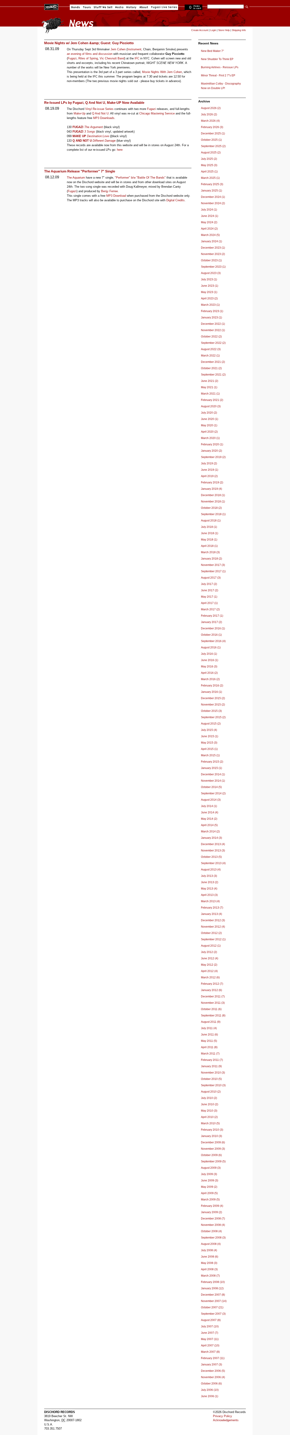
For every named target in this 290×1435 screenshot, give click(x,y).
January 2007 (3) (211, 1364)
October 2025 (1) (211, 139)
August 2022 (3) (211, 349)
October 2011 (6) (211, 1009)
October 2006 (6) (211, 1383)
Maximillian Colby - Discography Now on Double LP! (221, 86)
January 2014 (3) (211, 837)
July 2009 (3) (209, 1174)
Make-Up (79, 113)
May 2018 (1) (209, 539)
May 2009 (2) (209, 1186)
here (120, 149)
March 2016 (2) (210, 679)
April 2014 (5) (209, 825)
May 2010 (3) (209, 1110)
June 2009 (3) (209, 1180)
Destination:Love (98, 136)
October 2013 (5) (211, 856)
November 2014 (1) (213, 780)
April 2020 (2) (209, 431)
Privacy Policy (222, 1416)
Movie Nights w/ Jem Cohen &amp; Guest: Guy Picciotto (89, 43)
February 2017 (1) (212, 615)
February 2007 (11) (213, 1358)
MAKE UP (79, 136)
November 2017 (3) (213, 565)
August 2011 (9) (210, 1021)
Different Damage (104, 140)
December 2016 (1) (213, 628)
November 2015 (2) (213, 704)
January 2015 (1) (211, 768)
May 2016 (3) (209, 666)
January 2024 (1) (211, 241)
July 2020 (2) (209, 412)
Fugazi (72, 58)
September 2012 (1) (213, 939)
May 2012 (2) (209, 964)
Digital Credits (175, 200)
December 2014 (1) (213, 774)
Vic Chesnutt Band (112, 58)
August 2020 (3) (211, 406)
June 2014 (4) (209, 812)
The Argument (93, 127)
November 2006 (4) (213, 1377)
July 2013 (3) (209, 875)
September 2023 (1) (213, 266)
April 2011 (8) (209, 1047)
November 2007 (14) (214, 1301)
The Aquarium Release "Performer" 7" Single (79, 171)
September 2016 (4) (213, 641)
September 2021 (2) (213, 374)
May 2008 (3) (209, 1263)
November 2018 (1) (213, 501)
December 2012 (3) (213, 920)
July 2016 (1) (209, 653)
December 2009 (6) (213, 1142)
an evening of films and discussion (89, 54)
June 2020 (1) (209, 419)
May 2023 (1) (209, 292)
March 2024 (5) (210, 235)
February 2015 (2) (212, 761)
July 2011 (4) (209, 1028)
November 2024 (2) (213, 203)
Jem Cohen (118, 49)
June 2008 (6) (209, 1256)
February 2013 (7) (212, 907)
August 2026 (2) (211, 108)
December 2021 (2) (213, 362)
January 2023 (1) (211, 317)
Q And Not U (100, 113)
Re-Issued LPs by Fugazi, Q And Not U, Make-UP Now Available (94, 102)
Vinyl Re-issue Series (99, 109)
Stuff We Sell (103, 7)
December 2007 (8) (213, 1294)
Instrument (134, 49)
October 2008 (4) (211, 1231)
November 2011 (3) (213, 1002)
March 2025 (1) (210, 177)
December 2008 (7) (213, 1218)
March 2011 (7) (210, 1053)
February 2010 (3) (212, 1129)
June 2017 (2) (209, 590)
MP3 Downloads (103, 118)
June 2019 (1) (209, 469)
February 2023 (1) (212, 311)
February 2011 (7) (212, 1060)
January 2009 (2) (211, 1212)
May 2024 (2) (209, 222)
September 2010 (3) (213, 1085)
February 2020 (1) (212, 444)
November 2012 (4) (213, 926)
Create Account (199, 30)
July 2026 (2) (209, 114)
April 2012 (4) (209, 971)
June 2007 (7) (209, 1332)
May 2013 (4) (209, 888)
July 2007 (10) (210, 1326)
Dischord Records (51, 6)
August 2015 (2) (211, 723)
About (144, 7)
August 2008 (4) (211, 1244)
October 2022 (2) (211, 336)
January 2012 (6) (211, 990)
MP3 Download (116, 195)
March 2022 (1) (210, 355)
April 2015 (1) (209, 749)
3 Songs (89, 131)
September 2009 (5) (213, 1161)
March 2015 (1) (210, 755)
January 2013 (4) (211, 914)
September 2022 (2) (213, 342)
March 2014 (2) (210, 831)
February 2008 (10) (213, 1282)
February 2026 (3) (212, 127)
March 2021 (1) (210, 393)
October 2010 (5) (211, 1079)
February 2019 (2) (212, 482)
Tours (87, 7)
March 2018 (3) (210, 552)
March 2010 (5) (210, 1123)
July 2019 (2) (209, 463)
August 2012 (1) (211, 945)
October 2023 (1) (211, 260)
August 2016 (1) (211, 647)
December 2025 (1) (213, 133)
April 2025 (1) (209, 171)
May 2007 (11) (210, 1339)
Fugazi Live (163, 7)
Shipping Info (239, 30)
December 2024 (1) (213, 197)
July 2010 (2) (209, 1098)
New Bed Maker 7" (212, 51)
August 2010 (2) (211, 1091)
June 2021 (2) (209, 381)
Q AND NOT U (82, 140)
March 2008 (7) (210, 1275)
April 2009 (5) (209, 1193)
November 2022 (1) (213, 330)
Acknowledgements (226, 1420)
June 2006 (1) (209, 1396)
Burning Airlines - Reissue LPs (219, 67)
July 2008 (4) (209, 1250)
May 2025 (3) (209, 165)
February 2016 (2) (212, 685)
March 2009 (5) (210, 1199)
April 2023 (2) (209, 298)
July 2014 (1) (209, 806)
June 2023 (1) (209, 285)
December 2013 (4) (213, 844)
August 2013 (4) (211, 869)
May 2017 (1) (209, 596)
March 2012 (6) (210, 977)
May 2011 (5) (209, 1040)
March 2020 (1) (210, 438)
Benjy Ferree (109, 191)
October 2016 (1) (211, 634)
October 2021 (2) (211, 368)
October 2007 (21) (212, 1307)
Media (119, 7)
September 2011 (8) (213, 1015)
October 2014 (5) (211, 787)
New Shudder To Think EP (217, 59)
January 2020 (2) (211, 450)
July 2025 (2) (209, 158)
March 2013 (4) (210, 901)
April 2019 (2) (209, 476)
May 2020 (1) (209, 425)
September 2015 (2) (213, 717)
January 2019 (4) (211, 488)
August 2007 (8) (211, 1320)
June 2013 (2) (209, 882)
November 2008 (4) (213, 1225)
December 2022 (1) (213, 323)
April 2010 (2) (209, 1117)
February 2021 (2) (212, 400)
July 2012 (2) (209, 952)
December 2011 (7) (213, 996)
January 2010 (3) (211, 1136)
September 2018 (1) (213, 514)
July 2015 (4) (209, 730)
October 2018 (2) (211, 507)
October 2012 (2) (211, 933)
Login (213, 30)
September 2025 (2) (213, 146)
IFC (137, 58)
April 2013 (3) (209, 895)
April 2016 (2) (209, 672)
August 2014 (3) (211, 799)
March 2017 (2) (210, 609)
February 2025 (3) (212, 184)
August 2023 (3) (211, 273)
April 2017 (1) (209, 603)
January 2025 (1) (211, 190)
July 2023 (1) (209, 279)
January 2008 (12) (212, 1288)
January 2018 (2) (211, 558)
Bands (75, 7)
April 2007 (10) (210, 1345)
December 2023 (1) (213, 247)
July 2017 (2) (209, 584)
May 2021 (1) (209, 387)
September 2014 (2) (213, 793)
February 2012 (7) (212, 983)
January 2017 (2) (211, 622)
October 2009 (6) (211, 1155)
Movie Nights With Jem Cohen (162, 72)
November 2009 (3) (213, 1148)
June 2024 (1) (209, 216)
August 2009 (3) (211, 1167)
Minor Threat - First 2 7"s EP (218, 75)
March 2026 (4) (210, 120)
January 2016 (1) (211, 691)
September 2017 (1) (213, 571)
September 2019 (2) (213, 457)
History (131, 7)
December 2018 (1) (213, 495)
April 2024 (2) (209, 228)
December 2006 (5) (213, 1370)
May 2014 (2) (209, 818)
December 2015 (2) (213, 698)
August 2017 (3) (211, 577)
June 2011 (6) (209, 1034)
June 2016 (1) (209, 660)
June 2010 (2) (209, 1104)
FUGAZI (77, 127)
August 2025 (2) (211, 152)
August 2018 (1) (211, 520)
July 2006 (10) (210, 1389)
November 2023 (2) (213, 254)
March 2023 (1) (210, 304)
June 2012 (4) (209, 958)
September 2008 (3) (213, 1237)
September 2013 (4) (213, 863)
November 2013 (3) (213, 850)
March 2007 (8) (210, 1351)
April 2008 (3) (209, 1269)
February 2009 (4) (212, 1205)
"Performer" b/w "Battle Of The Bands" (140, 177)
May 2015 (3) (209, 742)
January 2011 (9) (211, 1066)
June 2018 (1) (209, 533)
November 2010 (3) (213, 1072)
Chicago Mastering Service (157, 113)
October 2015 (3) (211, 711)
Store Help (224, 30)
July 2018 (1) (209, 526)
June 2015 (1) (209, 736)
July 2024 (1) (209, 209)
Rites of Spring (88, 58)
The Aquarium (76, 177)
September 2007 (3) (213, 1313)
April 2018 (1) (209, 546)
